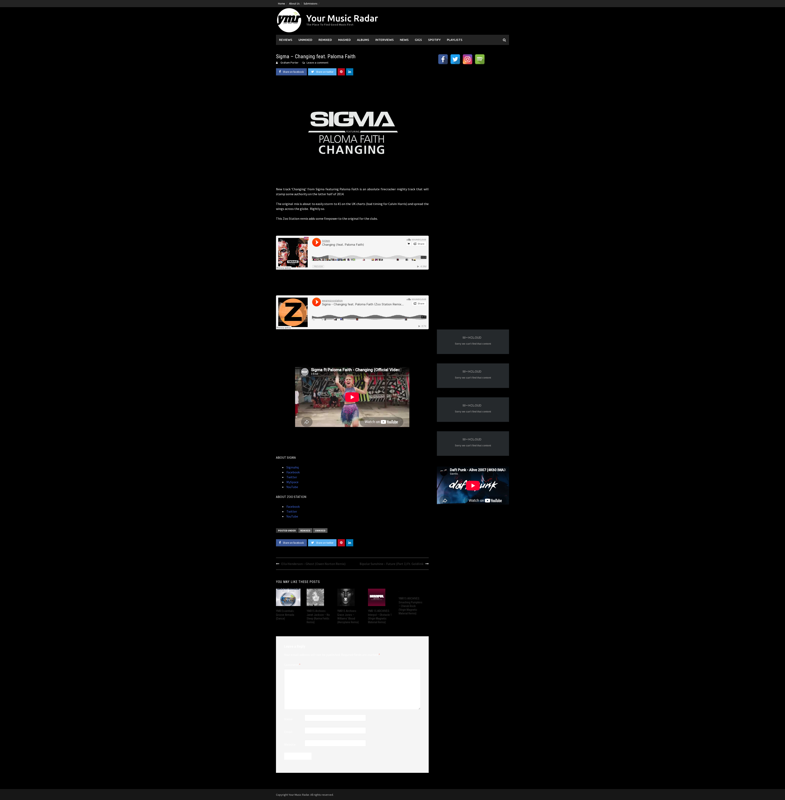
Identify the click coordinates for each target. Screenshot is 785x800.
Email (288, 732)
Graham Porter (289, 62)
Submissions (310, 3)
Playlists (454, 39)
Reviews (285, 39)
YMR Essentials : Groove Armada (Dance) (285, 614)
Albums (363, 39)
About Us (294, 3)
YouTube (292, 487)
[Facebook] (443, 59)
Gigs (418, 39)
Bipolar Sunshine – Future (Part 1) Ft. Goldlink (391, 564)
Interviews (384, 39)
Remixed (325, 39)
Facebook (293, 472)
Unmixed (305, 39)
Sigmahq (292, 467)
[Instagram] (467, 59)
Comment (292, 665)
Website (290, 744)
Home (281, 3)
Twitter (291, 477)
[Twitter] (455, 59)
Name (288, 719)
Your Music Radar (342, 18)
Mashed (344, 39)
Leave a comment (317, 62)
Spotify (434, 39)
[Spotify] (480, 59)
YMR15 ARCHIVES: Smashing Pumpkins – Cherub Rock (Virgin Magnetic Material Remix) (410, 606)
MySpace (292, 482)
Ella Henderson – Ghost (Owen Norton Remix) (313, 564)
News (404, 39)
